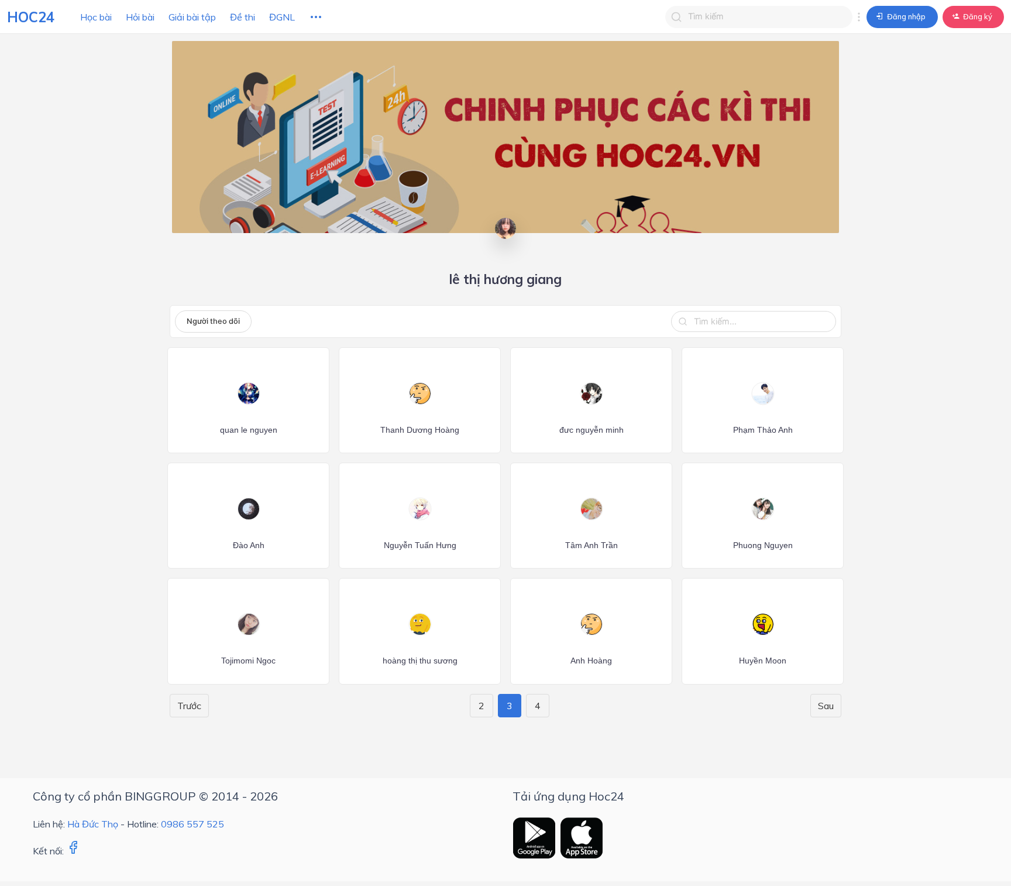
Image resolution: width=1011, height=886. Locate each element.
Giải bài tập (192, 17)
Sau (826, 705)
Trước (189, 705)
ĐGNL (282, 17)
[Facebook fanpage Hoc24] (73, 851)
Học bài (96, 17)
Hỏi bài (140, 17)
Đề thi (242, 17)
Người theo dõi (213, 321)
